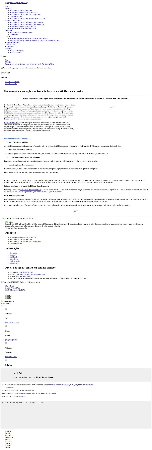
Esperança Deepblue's (25, 205)
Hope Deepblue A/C (11, 123)
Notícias (8, 48)
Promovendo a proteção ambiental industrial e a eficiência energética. (29, 64)
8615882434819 (25, 276)
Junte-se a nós (10, 44)
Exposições (14, 259)
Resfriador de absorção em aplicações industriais (27, 22)
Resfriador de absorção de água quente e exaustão (27, 18)
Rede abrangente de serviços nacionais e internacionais (29, 38)
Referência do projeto (12, 20)
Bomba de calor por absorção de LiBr (23, 12)
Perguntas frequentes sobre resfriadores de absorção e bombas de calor (34, 40)
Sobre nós (8, 30)
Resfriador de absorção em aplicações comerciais (27, 24)
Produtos (8, 8)
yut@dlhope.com (11, 340)
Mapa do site (9, 286)
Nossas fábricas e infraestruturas (21, 32)
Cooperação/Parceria (12, 42)
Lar (6, 6)
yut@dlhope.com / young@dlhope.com (30, 274)
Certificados (14, 34)
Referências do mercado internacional (23, 28)
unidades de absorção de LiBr (30, 190)
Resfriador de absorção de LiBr (21, 10)
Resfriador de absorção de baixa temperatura (25, 14)
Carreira (12, 255)
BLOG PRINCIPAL (12, 288)
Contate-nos (9, 46)
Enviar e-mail (5, 303)
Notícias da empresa (17, 50)
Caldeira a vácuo (16, 16)
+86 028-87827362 (26, 272)
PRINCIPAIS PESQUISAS (15, 290)
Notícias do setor (16, 52)
